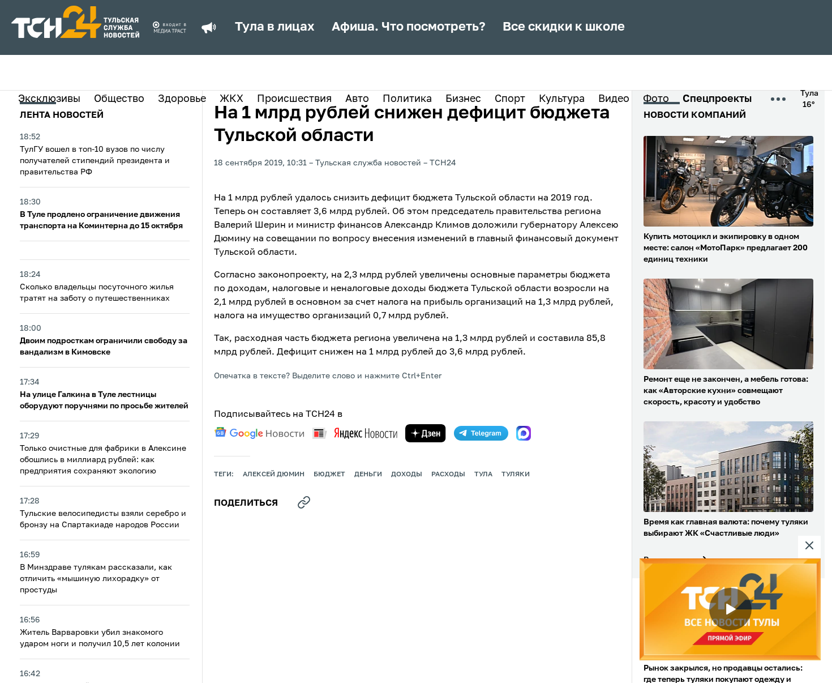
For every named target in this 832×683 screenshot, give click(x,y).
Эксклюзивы (49, 99)
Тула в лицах (275, 27)
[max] (523, 433)
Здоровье (182, 99)
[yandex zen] (425, 433)
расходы (448, 474)
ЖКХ (231, 99)
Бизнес (463, 99)
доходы (406, 474)
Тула (483, 474)
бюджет (329, 474)
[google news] (259, 433)
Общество (119, 99)
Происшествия (294, 99)
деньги (368, 474)
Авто (357, 99)
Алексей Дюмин (274, 474)
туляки (515, 474)
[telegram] (481, 433)
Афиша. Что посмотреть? (409, 27)
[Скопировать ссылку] (304, 502)
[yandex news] (354, 433)
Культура (562, 99)
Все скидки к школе (564, 27)
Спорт (510, 99)
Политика (407, 99)
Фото (656, 99)
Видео (613, 99)
